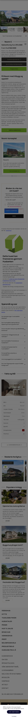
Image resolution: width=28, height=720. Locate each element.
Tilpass (14, 716)
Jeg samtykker (14, 711)
